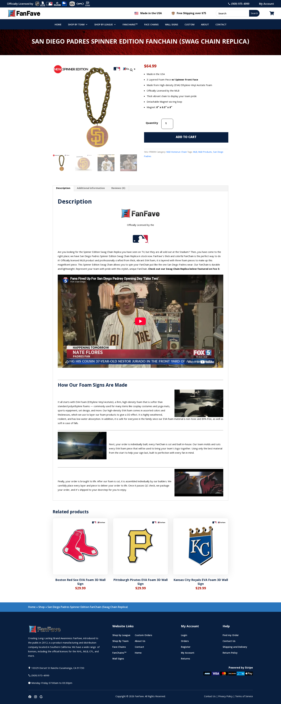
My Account (266, 4)
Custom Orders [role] (143, 636)
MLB (195, 152)
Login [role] (184, 636)
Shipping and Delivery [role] (235, 647)
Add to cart (186, 137)
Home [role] (58, 25)
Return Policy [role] (230, 653)
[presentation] (29, 697)
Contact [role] (221, 25)
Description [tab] (63, 188)
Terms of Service (244, 697)
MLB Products (205, 152)
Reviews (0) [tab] (118, 188)
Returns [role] (185, 659)
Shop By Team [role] (76, 25)
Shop (41, 607)
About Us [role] (140, 641)
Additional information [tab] (91, 188)
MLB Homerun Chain (177, 152)
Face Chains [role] (151, 25)
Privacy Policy (225, 697)
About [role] (205, 25)
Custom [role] (189, 25)
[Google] (41, 697)
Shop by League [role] (103, 25)
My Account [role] (187, 653)
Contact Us (210, 697)
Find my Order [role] (231, 636)
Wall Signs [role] (171, 25)
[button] (131, 70)
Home (32, 607)
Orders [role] (185, 641)
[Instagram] (35, 697)
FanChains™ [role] (130, 25)
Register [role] (185, 647)
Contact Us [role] (229, 641)
